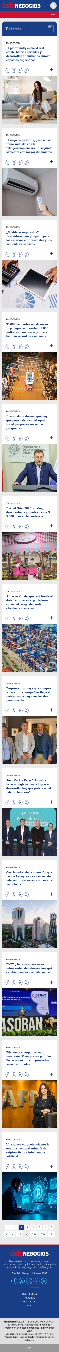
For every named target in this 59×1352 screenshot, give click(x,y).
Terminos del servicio (45, 1337)
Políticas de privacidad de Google (19, 1337)
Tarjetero (30, 1297)
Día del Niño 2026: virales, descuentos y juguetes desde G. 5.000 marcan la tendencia (28, 512)
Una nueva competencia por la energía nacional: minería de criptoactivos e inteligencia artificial (27, 1150)
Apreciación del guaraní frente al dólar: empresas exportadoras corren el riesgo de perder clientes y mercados (29, 602)
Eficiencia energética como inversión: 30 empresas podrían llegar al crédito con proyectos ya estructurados (28, 1058)
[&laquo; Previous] (8, 1227)
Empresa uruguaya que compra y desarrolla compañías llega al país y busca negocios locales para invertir (28, 694)
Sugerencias (29, 1294)
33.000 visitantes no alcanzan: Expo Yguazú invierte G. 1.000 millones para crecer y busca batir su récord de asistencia (27, 330)
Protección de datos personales (21, 1327)
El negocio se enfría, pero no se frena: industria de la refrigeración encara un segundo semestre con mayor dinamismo (29, 146)
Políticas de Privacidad (37, 1324)
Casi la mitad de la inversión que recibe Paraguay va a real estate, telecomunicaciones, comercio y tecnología (29, 878)
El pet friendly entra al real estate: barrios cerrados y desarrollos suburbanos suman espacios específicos (28, 54)
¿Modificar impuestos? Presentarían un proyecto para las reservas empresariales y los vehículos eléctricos (29, 238)
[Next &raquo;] (51, 1234)
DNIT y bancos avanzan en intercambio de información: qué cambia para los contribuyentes (29, 968)
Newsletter (29, 1301)
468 (43, 1233)
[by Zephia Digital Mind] (29, 1348)
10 (19, 1233)
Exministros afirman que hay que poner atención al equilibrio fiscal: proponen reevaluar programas (28, 422)
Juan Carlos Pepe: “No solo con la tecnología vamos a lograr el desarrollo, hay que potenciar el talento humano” (28, 786)
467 (34, 1233)
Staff (29, 1305)
